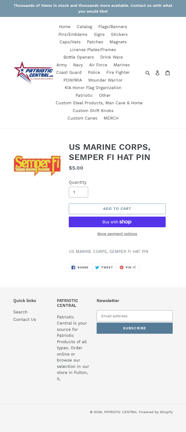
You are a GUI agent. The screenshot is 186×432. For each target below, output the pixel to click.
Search (20, 312)
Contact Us (24, 319)
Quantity (77, 182)
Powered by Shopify (156, 412)
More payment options (117, 234)
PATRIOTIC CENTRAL (120, 412)
